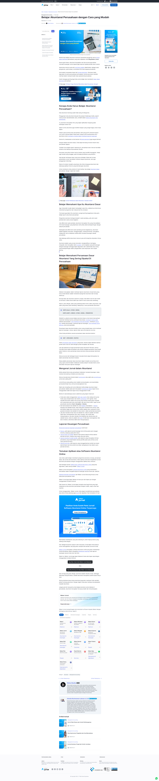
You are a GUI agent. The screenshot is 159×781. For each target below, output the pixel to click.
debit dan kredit (82, 397)
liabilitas (83, 405)
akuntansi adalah (79, 67)
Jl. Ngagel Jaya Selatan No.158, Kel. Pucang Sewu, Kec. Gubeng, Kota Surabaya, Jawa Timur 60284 (69, 763)
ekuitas (95, 405)
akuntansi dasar (95, 169)
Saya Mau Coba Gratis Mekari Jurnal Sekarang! (80, 562)
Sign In (97, 4)
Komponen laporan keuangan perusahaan (70, 428)
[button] (93, 5)
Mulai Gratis (113, 4)
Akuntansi (46, 11)
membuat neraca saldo (92, 320)
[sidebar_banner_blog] (111, 41)
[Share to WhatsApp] (108, 67)
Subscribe (111, 61)
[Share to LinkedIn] (111, 67)
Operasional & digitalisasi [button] (65, 617)
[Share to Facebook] (114, 67)
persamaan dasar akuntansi (69, 342)
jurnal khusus (97, 377)
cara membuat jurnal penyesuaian (80, 321)
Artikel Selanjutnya (95, 678)
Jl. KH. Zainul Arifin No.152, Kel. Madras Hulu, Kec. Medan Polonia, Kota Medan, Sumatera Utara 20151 (108, 763)
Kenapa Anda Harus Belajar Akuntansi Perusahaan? (47, 39)
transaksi (78, 245)
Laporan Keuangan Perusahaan (47, 52)
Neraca (62, 431)
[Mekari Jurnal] (44, 4)
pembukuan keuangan (84, 551)
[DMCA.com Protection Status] (114, 769)
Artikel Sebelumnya (65, 678)
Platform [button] (67, 614)
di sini (77, 493)
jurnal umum (82, 377)
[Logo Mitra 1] (55, 1)
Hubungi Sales (105, 4)
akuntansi (80, 469)
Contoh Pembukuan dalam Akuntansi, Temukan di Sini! (79, 200)
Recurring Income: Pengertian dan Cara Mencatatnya (80, 733)
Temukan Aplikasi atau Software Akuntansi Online (47, 56)
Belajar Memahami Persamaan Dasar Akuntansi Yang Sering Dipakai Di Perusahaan (47, 46)
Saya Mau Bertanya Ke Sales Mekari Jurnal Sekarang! (80, 569)
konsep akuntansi (82, 72)
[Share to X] (106, 67)
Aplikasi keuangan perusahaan (67, 474)
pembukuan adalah (87, 389)
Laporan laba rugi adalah (66, 434)
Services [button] (95, 614)
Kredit (81, 418)
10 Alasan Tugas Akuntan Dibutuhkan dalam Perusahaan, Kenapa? (82, 84)
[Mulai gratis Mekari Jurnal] (80, 94)
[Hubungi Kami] (156, 778)
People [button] (89, 614)
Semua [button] (61, 614)
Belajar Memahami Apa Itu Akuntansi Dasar (46, 42)
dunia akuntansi (85, 139)
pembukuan (83, 398)
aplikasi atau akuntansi (81, 464)
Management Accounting (53, 11)
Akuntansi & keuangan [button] (75, 614)
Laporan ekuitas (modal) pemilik (68, 438)
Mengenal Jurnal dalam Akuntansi (48, 50)
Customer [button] (84, 614)
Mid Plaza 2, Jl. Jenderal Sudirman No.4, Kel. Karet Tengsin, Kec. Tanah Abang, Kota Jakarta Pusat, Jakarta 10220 (50, 763)
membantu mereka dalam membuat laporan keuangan (82, 136)
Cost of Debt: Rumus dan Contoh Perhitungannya (79, 722)
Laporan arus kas (65, 443)
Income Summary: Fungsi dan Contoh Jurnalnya (79, 744)
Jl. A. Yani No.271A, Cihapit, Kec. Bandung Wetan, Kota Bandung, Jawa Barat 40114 (88, 763)
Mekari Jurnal (80, 466)
